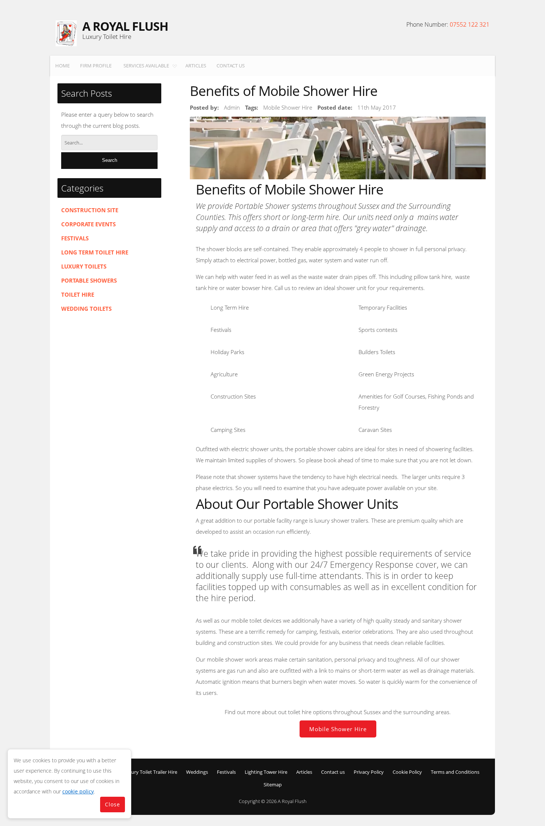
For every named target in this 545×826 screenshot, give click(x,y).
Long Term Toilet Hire (94, 252)
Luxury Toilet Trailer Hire (150, 772)
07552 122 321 (469, 24)
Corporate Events (88, 224)
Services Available (146, 65)
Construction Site (89, 210)
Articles (195, 65)
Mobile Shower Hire (338, 729)
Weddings (197, 772)
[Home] (66, 33)
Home (62, 65)
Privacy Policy (369, 772)
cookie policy (78, 791)
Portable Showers (89, 280)
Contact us (231, 65)
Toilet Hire (77, 294)
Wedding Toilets (86, 308)
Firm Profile (96, 65)
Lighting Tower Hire (266, 772)
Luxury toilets (83, 266)
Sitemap (273, 784)
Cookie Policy (407, 772)
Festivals (75, 238)
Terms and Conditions (455, 772)
